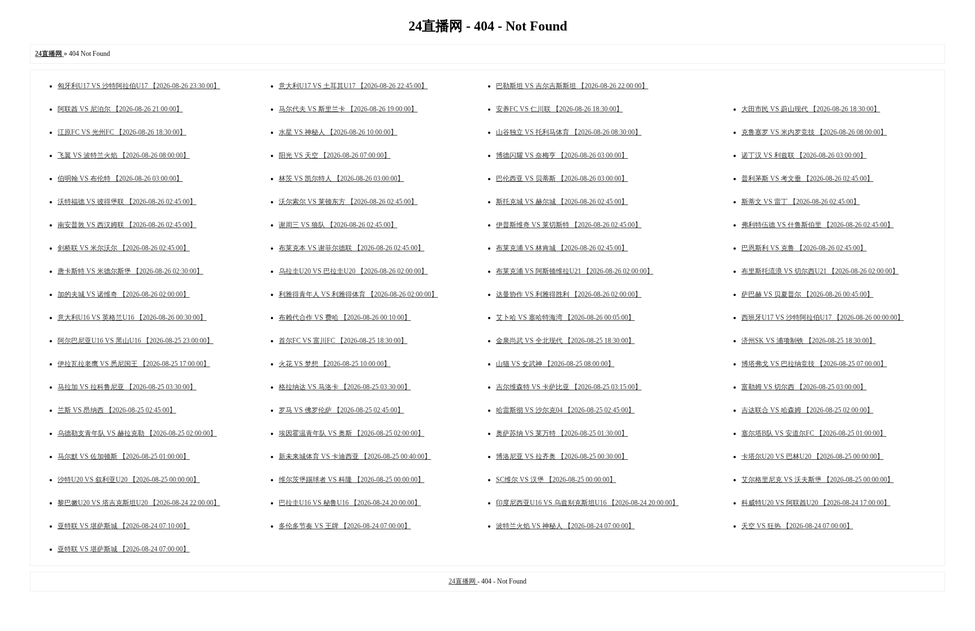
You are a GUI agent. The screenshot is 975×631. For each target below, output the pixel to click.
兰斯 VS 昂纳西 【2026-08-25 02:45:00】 (117, 410)
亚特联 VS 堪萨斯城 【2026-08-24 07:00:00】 (124, 549)
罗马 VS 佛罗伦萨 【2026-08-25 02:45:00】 (341, 410)
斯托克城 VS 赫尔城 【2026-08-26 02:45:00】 (562, 202)
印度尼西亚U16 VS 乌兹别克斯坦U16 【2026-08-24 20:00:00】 (587, 503)
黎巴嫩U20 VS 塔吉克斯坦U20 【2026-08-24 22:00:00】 (139, 503)
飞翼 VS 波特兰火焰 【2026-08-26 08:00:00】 (124, 155)
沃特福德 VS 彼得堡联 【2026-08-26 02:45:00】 (127, 202)
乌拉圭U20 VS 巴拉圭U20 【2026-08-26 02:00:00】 (353, 271)
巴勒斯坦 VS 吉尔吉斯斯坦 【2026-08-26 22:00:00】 (572, 86)
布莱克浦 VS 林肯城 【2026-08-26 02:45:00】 (562, 248)
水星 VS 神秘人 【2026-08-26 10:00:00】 (338, 132)
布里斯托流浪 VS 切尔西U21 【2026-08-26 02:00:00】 (820, 271)
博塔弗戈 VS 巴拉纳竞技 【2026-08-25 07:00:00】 (814, 364)
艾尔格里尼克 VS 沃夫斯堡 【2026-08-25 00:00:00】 (817, 480)
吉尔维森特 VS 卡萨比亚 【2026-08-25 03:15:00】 (569, 387)
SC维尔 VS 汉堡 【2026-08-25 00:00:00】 (556, 480)
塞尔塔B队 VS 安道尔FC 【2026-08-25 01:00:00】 (813, 433)
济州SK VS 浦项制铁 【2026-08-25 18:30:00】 (808, 341)
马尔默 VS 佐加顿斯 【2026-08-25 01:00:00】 (124, 456)
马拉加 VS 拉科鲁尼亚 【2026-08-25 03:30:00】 (127, 387)
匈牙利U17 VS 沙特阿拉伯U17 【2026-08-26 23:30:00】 (139, 86)
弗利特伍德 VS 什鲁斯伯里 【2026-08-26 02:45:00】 (817, 225)
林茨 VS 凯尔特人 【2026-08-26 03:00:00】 (341, 178)
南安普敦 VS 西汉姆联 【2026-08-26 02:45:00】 (127, 225)
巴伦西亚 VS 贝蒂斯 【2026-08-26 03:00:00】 (562, 178)
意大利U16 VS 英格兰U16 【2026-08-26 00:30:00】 (132, 317)
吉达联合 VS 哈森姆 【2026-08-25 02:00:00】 (807, 410)
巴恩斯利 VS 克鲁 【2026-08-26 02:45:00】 (804, 248)
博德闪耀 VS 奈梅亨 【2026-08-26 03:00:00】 (562, 155)
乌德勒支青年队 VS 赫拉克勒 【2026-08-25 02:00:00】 (137, 433)
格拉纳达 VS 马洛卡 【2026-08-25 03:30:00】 (345, 387)
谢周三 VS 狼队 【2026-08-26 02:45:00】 (338, 225)
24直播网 (463, 581)
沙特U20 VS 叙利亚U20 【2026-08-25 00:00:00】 (129, 480)
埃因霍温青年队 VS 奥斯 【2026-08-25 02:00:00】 (351, 433)
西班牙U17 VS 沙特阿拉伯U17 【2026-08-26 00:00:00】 (822, 317)
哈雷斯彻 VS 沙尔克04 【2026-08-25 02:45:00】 (565, 410)
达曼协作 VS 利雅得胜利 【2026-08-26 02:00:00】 (569, 294)
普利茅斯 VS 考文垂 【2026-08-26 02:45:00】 (807, 178)
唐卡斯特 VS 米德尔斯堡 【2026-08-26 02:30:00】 (130, 271)
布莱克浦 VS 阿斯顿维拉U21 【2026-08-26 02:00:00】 (574, 271)
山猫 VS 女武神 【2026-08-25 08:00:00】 (555, 364)
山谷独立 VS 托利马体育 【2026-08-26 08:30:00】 (569, 132)
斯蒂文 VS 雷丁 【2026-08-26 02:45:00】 (800, 202)
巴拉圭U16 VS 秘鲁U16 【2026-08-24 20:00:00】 (350, 503)
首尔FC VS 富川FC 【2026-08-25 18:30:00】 (343, 341)
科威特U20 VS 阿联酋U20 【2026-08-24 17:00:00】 (815, 503)
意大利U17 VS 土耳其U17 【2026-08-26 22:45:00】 (353, 86)
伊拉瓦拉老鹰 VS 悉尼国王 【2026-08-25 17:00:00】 (134, 364)
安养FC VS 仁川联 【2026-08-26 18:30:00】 (559, 109)
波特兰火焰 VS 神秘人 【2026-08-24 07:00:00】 (565, 526)
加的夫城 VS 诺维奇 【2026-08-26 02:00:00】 (124, 294)
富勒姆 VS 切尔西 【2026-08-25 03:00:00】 (804, 387)
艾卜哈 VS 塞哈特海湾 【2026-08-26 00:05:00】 (565, 317)
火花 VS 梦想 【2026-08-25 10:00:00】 (334, 364)
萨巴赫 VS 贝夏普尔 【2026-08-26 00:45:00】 (807, 294)
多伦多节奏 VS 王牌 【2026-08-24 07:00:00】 (345, 526)
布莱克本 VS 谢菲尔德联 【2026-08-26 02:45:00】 (351, 248)
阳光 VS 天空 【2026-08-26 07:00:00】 (334, 155)
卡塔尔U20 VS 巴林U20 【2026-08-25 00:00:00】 (812, 456)
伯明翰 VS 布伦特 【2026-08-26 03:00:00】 (120, 178)
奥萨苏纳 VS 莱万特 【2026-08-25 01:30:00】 (562, 433)
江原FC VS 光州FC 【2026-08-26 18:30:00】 (122, 132)
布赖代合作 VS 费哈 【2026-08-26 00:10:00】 (345, 317)
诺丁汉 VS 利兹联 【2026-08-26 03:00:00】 (804, 155)
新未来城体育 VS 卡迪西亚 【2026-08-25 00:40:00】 (355, 456)
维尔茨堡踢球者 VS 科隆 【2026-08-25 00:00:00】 (351, 480)
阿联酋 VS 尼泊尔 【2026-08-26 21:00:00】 (120, 109)
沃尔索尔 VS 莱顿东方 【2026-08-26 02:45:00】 (348, 202)
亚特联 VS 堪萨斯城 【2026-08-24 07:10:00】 (124, 526)
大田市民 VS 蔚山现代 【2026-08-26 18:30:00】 (810, 109)
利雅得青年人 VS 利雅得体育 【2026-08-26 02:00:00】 (358, 294)
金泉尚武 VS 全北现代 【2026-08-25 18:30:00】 (565, 341)
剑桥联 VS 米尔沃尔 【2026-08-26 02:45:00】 (124, 248)
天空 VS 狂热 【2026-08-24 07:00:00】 (797, 526)
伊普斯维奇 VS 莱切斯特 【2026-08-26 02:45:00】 (569, 225)
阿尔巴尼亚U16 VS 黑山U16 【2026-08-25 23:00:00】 (135, 341)
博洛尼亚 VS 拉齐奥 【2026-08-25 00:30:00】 (562, 456)
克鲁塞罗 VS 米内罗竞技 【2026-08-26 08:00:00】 (814, 132)
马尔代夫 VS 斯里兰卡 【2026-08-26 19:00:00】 (348, 109)
